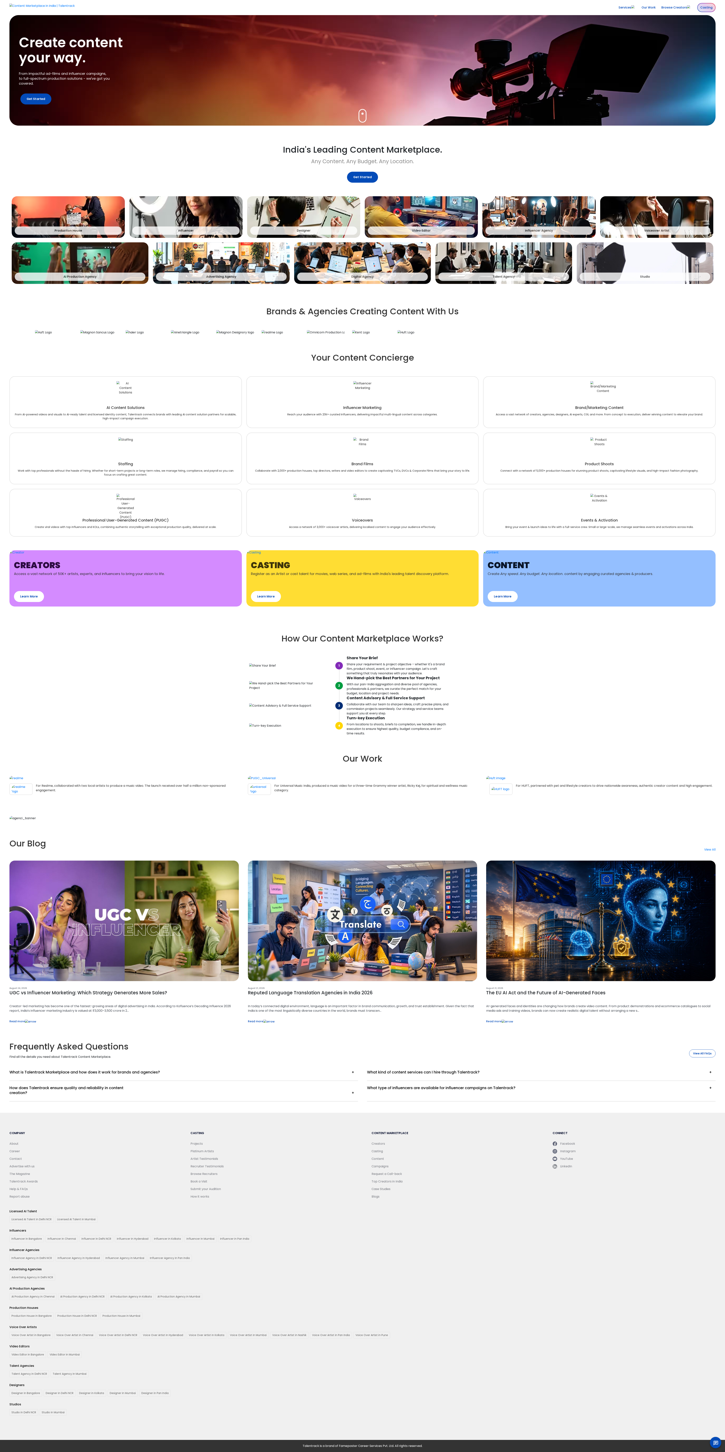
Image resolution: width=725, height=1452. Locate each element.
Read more (17, 1021)
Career (14, 1151)
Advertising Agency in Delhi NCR (32, 1277)
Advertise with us (22, 1166)
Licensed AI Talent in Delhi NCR (32, 1219)
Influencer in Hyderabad (132, 1239)
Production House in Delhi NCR (77, 1316)
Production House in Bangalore (32, 1316)
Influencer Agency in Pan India (170, 1258)
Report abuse (19, 1196)
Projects (197, 1143)
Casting (706, 7)
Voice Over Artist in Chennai (74, 1335)
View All (710, 849)
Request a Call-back (387, 1174)
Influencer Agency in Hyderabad (79, 1258)
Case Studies (381, 1189)
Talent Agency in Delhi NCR (29, 1374)
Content (378, 1159)
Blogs (375, 1196)
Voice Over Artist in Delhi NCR (118, 1335)
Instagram (568, 1151)
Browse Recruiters (204, 1174)
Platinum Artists (202, 1151)
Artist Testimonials (204, 1159)
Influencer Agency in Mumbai (125, 1258)
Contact (15, 1159)
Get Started (36, 99)
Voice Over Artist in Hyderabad (163, 1335)
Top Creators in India (387, 1181)
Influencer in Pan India (234, 1239)
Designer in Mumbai (123, 1393)
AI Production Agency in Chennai (33, 1296)
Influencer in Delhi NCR (96, 1239)
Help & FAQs (18, 1189)
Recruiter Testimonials (207, 1166)
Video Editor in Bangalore (28, 1354)
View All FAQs (702, 1053)
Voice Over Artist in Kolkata (206, 1335)
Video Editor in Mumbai (65, 1354)
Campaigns (380, 1166)
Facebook (567, 1143)
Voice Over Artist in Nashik (289, 1335)
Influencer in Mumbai (200, 1239)
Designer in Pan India (155, 1393)
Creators (378, 1143)
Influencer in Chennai (62, 1239)
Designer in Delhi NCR (59, 1393)
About (14, 1143)
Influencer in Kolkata (167, 1239)
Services (625, 7)
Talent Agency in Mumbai (69, 1374)
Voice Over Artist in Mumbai (248, 1335)
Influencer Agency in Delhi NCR (32, 1258)
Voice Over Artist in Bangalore (31, 1335)
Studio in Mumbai (53, 1412)
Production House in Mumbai (121, 1316)
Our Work (649, 7)
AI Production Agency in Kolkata (131, 1296)
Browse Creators (674, 7)
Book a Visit (199, 1181)
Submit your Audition (206, 1189)
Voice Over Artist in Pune (372, 1335)
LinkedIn (566, 1166)
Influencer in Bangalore (27, 1239)
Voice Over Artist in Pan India (331, 1335)
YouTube (566, 1159)
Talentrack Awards (23, 1181)
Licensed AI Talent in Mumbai (76, 1219)
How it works (200, 1196)
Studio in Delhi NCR (24, 1412)
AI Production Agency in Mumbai (178, 1296)
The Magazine (19, 1174)
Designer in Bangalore (26, 1393)
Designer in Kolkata (91, 1393)
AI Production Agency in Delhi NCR (82, 1296)
